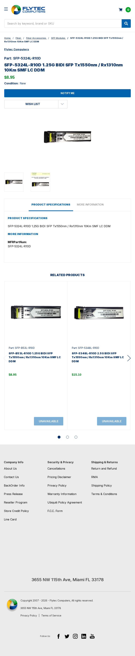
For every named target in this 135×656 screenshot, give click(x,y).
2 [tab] (67, 437)
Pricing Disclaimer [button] (59, 477)
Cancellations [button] (56, 468)
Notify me (68, 93)
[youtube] (92, 636)
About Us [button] (10, 468)
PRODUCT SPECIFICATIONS (50, 204)
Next (129, 358)
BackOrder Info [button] (14, 485)
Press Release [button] (13, 494)
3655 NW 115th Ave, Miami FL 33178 (40, 608)
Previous (5, 358)
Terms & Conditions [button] (104, 494)
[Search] (126, 23)
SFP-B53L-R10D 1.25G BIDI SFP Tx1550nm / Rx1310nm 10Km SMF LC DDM (35, 357)
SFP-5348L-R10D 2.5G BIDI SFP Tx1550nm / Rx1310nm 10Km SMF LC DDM (98, 357)
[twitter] (67, 636)
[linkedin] (83, 636)
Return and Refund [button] (104, 468)
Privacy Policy (29, 615)
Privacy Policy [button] (56, 485)
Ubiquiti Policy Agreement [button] (64, 502)
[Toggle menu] (6, 9)
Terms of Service (51, 615)
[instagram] (75, 636)
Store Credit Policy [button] (16, 511)
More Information (90, 204)
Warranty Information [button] (61, 494)
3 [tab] (76, 437)
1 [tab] (59, 437)
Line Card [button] (10, 519)
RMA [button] (94, 477)
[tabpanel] (36, 355)
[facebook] (58, 636)
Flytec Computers (16, 49)
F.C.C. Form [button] (55, 511)
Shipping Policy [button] (101, 485)
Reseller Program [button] (15, 502)
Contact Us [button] (11, 477)
